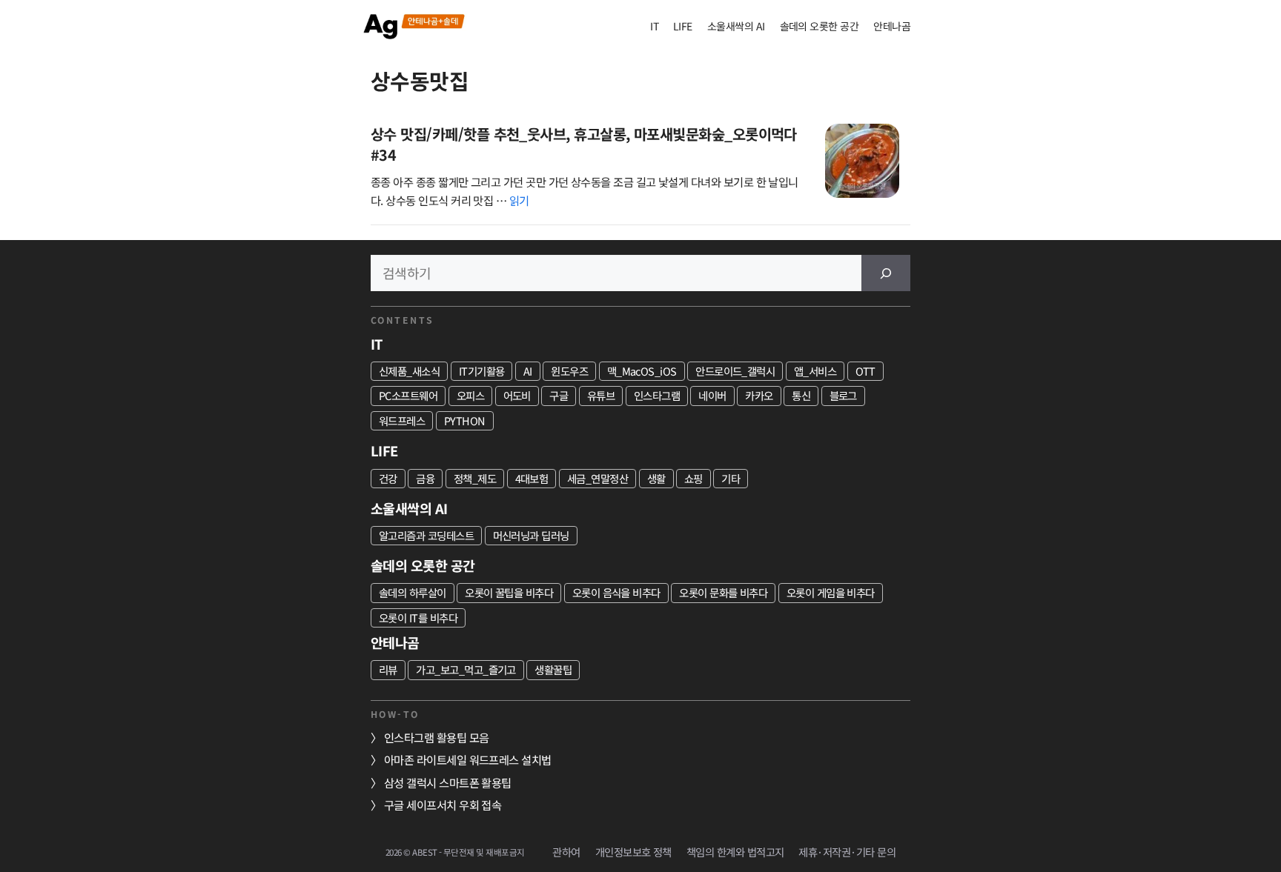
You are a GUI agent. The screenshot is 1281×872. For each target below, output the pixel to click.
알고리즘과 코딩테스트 (426, 535)
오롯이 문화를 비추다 (723, 592)
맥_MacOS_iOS (642, 371)
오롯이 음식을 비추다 (616, 592)
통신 (801, 395)
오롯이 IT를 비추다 (418, 617)
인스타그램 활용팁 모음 (436, 737)
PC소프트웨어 (408, 395)
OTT (865, 371)
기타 (730, 478)
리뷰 (388, 669)
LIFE (682, 26)
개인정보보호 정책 (633, 851)
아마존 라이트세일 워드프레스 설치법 (468, 759)
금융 (425, 478)
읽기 (519, 200)
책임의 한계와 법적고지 (735, 851)
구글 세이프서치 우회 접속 (442, 804)
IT (654, 26)
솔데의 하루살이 (412, 592)
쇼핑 (693, 478)
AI (527, 371)
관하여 (566, 851)
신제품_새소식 (409, 371)
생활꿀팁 (553, 669)
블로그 (843, 395)
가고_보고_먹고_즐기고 (466, 669)
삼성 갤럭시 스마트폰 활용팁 (448, 782)
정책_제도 (475, 478)
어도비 (517, 395)
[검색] (885, 273)
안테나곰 (891, 26)
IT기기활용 (482, 371)
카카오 (758, 395)
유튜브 (601, 395)
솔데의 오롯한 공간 (819, 26)
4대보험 (532, 478)
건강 (388, 478)
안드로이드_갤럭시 (735, 371)
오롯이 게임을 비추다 (831, 592)
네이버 (712, 395)
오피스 (470, 395)
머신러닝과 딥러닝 (531, 535)
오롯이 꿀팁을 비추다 (509, 592)
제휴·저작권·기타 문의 (847, 851)
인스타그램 (657, 395)
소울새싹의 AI (736, 26)
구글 (558, 395)
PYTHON (465, 420)
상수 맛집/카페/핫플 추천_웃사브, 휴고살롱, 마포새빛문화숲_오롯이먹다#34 (584, 144)
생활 (656, 478)
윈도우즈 (569, 371)
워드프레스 (402, 420)
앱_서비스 (815, 371)
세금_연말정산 (597, 478)
